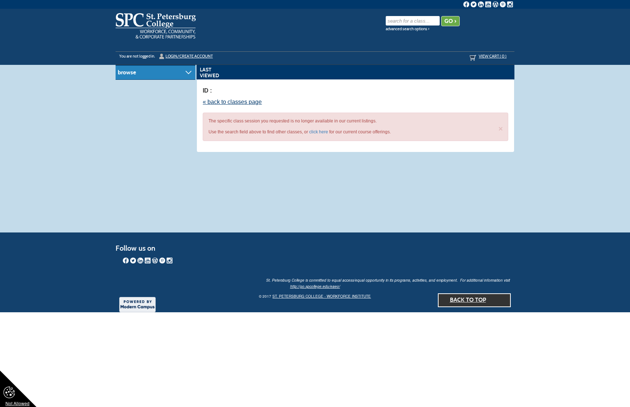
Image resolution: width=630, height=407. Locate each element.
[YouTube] (488, 4)
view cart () (492, 56)
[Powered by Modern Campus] (137, 303)
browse (127, 72)
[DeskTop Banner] (156, 25)
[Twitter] (474, 4)
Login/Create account (189, 56)
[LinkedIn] (481, 4)
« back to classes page (232, 102)
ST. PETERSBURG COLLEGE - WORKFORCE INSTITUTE (321, 296)
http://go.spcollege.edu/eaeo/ (315, 286)
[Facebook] (466, 4)
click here (318, 131)
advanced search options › (407, 29)
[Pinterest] (503, 4)
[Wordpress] (495, 4)
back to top (468, 299)
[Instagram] (510, 4)
